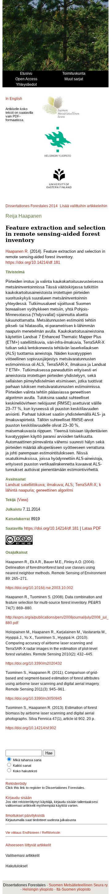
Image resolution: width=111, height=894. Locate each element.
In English (14, 99)
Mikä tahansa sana (27, 760)
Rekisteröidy (16, 783)
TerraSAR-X (86, 484)
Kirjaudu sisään (19, 798)
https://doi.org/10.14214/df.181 (33, 262)
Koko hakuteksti (25, 771)
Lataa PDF (91, 528)
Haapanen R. (17, 251)
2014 (53, 206)
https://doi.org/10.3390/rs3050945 (34, 698)
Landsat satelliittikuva (25, 484)
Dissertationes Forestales (27, 206)
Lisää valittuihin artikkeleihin (83, 206)
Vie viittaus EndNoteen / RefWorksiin (33, 832)
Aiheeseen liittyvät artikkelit (28, 845)
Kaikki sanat (22, 765)
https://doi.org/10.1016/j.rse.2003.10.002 (39, 588)
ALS (69, 484)
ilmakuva (55, 484)
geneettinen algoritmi (54, 490)
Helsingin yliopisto (38, 889)
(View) (22, 499)
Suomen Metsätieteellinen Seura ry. (78, 885)
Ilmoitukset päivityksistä (25, 815)
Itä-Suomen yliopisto (73, 889)
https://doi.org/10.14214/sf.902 (31, 728)
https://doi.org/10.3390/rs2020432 (34, 663)
